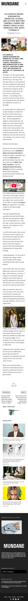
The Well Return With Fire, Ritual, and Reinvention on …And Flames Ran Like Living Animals (13, 582)
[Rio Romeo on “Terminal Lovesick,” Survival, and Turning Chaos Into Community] (14, 430)
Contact (14, 597)
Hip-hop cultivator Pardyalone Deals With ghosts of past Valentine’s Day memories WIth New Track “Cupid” (12, 503)
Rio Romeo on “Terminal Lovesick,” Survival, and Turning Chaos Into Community (14, 439)
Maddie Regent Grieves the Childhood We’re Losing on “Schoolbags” (14, 586)
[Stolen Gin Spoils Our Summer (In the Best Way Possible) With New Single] (14, 473)
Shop (9, 597)
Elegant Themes (12, 594)
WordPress (24, 594)
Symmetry (6, 209)
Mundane (17, 33)
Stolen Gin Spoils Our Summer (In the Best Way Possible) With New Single (13, 482)
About (5, 597)
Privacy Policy (20, 597)
